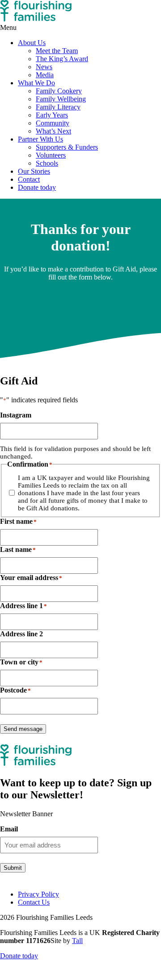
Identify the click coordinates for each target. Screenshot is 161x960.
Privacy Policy (38, 894)
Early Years (52, 115)
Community (52, 123)
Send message (23, 729)
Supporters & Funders (67, 147)
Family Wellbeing (61, 99)
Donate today (37, 187)
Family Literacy (58, 107)
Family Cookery (59, 91)
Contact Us (34, 902)
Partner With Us (40, 139)
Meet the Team (57, 50)
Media (45, 75)
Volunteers (51, 155)
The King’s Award (62, 59)
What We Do (36, 83)
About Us (32, 42)
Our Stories (34, 171)
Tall (77, 940)
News (44, 67)
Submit (13, 867)
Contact (29, 179)
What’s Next (53, 131)
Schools (47, 163)
